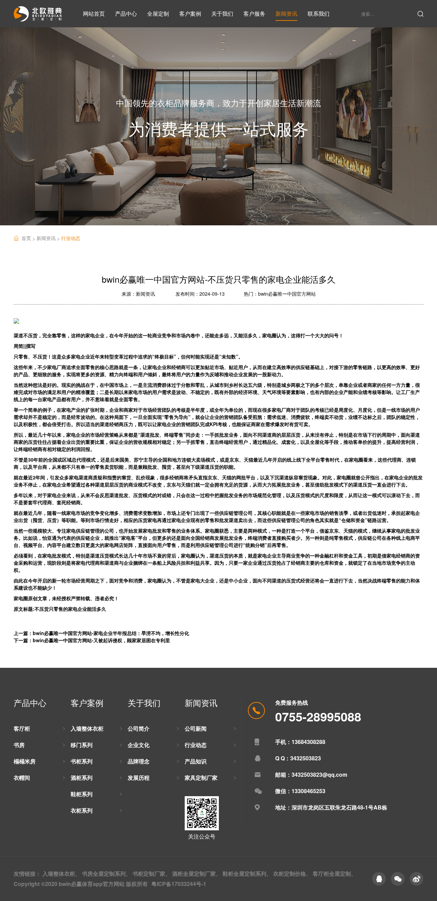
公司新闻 (196, 728)
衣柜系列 (82, 810)
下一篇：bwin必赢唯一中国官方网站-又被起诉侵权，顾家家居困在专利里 (92, 640)
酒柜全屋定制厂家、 (196, 873)
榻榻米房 (25, 761)
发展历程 (139, 778)
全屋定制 (158, 13)
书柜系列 (82, 761)
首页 (29, 238)
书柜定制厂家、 (151, 873)
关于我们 (222, 13)
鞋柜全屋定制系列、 (247, 873)
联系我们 (318, 13)
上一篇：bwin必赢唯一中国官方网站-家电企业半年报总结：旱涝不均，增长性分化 (101, 633)
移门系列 (82, 745)
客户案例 (190, 13)
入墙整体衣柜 (87, 728)
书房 (19, 745)
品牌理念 (139, 761)
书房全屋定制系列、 (106, 873)
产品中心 (126, 13)
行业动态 (70, 238)
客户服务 (254, 13)
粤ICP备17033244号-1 (178, 884)
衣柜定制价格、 (292, 873)
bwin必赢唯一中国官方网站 (287, 293)
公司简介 (139, 728)
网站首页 (94, 13)
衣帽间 (22, 778)
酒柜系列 (82, 778)
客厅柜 (22, 728)
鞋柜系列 (82, 794)
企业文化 (139, 745)
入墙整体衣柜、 (61, 873)
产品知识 (196, 761)
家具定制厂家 (201, 778)
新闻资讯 (286, 13)
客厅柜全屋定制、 (334, 873)
